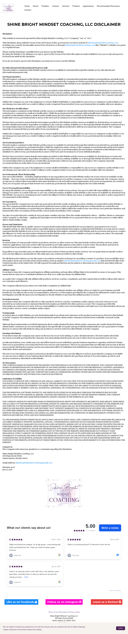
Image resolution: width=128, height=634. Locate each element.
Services (65, 6)
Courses (55, 6)
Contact (27, 10)
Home (27, 6)
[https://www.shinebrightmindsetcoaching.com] (8, 8)
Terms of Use (53, 612)
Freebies (45, 6)
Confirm (120, 628)
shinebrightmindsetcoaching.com (103, 43)
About (35, 6)
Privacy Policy (74, 612)
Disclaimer (64, 612)
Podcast (76, 6)
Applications (88, 6)
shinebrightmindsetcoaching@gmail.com (82, 261)
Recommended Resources (108, 6)
